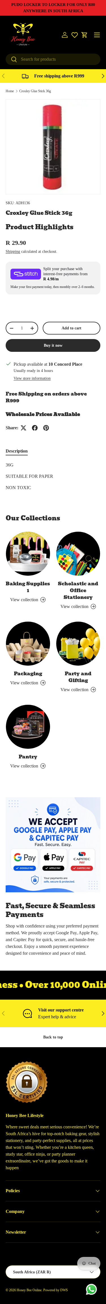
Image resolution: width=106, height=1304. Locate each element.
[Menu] (97, 35)
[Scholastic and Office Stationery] (78, 554)
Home (10, 91)
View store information (32, 378)
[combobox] (53, 59)
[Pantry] (28, 727)
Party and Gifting (78, 677)
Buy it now (53, 345)
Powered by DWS (55, 1290)
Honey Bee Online (29, 1290)
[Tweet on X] (23, 428)
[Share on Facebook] (34, 428)
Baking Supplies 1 (28, 587)
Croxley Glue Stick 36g (35, 91)
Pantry (28, 757)
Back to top (53, 1037)
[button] (84, 35)
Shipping (13, 251)
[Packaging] (28, 644)
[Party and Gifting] (78, 644)
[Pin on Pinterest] (46, 428)
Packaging (28, 674)
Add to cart (71, 328)
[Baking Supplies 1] (28, 554)
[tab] (17, 451)
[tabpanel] (53, 476)
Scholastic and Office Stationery (78, 590)
